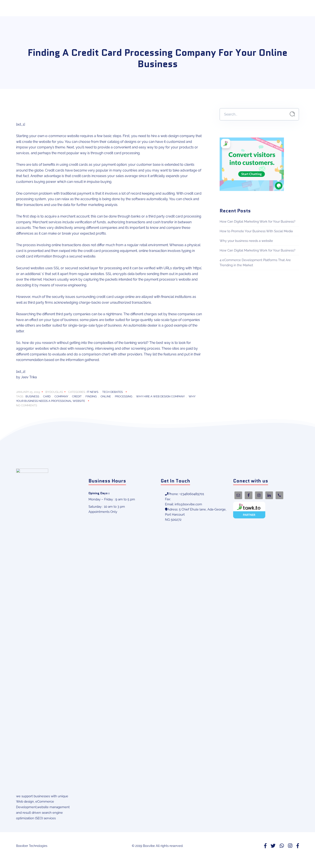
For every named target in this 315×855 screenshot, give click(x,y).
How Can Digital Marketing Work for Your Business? (257, 221)
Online (105, 396)
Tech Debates (112, 391)
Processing (123, 396)
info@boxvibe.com (188, 504)
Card (47, 396)
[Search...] (292, 114)
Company (61, 396)
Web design (25, 801)
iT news (92, 391)
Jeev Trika (29, 377)
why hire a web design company (160, 396)
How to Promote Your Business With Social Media (256, 231)
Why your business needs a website (246, 241)
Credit (77, 396)
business (32, 396)
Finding (91, 396)
